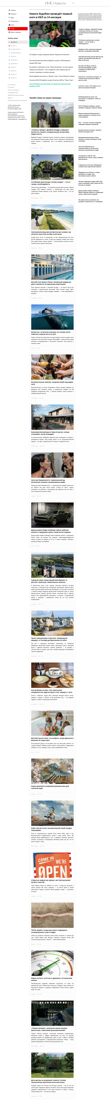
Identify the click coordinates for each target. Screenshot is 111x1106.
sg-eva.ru (13, 56)
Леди (12, 17)
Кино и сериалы (16, 32)
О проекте (11, 87)
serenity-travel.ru (16, 49)
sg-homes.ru (14, 60)
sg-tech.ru (14, 78)
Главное (13, 10)
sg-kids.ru (13, 70)
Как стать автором (13, 90)
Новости (13, 14)
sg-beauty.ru (14, 63)
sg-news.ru (14, 42)
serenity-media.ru (16, 53)
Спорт (13, 28)
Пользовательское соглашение (17, 100)
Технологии (14, 21)
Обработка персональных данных (16, 97)
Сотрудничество (13, 92)
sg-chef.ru (13, 45)
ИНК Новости (55, 3)
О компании (11, 85)
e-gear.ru (13, 67)
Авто (12, 25)
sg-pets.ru (13, 74)
